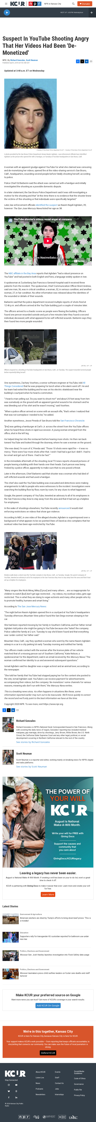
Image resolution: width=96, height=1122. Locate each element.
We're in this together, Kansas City (48, 1031)
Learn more (48, 894)
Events (57, 1072)
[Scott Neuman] (8, 757)
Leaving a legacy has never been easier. (48, 873)
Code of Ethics (80, 1078)
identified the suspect (47, 205)
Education (24, 933)
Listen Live (40, 1078)
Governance (79, 1084)
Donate (86, 4)
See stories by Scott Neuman (31, 766)
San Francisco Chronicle (72, 420)
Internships (59, 1094)
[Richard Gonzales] (8, 724)
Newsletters (40, 1094)
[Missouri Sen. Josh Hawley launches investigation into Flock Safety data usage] (10, 955)
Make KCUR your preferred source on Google (48, 995)
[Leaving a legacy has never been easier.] (48, 822)
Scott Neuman (32, 60)
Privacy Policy (79, 1095)
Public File (78, 1090)
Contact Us (59, 1083)
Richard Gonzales (17, 60)
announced (64, 508)
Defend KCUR (48, 1052)
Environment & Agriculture (31, 914)
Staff (57, 1078)
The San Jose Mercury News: (32, 606)
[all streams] (92, 13)
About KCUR (40, 1072)
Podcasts (39, 1089)
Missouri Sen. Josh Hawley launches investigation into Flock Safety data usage (54, 955)
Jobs (57, 1089)
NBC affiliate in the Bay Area (22, 273)
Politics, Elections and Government (34, 951)
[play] (7, 12)
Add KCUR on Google (48, 1005)
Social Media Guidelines (79, 1072)
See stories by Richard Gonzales (33, 742)
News (38, 1083)
